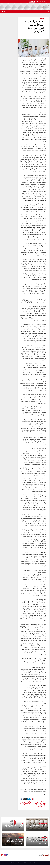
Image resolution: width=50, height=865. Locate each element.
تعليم (21, 823)
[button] (4, 11)
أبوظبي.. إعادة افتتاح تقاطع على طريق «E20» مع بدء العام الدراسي (38, 841)
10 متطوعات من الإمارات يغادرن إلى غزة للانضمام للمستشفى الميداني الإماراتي (39, 804)
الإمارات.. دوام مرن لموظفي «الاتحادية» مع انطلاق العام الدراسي (13, 826)
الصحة (40, 823)
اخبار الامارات (42, 18)
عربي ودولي (20, 837)
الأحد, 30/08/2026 (42, 843)
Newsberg (30, 862)
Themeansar (36, 862)
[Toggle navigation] (26, 11)
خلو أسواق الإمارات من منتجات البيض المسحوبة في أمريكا (38, 826)
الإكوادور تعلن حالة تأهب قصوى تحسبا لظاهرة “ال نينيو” (15, 841)
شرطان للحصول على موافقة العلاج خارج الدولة (27, 803)
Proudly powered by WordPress (17, 862)
